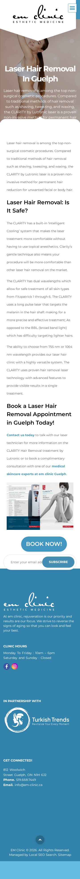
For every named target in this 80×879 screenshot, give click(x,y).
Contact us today (20, 435)
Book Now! (44, 544)
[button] (72, 8)
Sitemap (64, 855)
